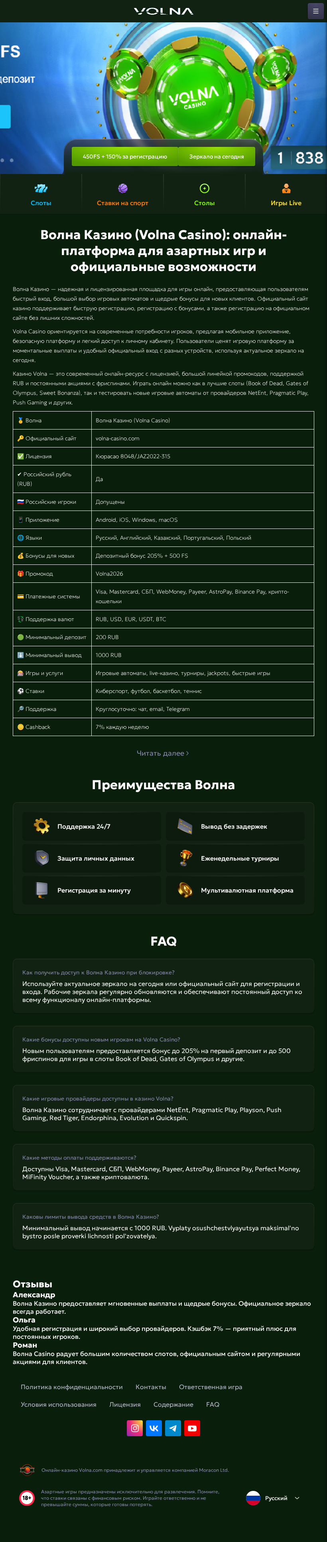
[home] (163, 11)
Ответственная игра (210, 1387)
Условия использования (59, 1404)
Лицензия (125, 1404)
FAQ (212, 1404)
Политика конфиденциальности (72, 1387)
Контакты (151, 1387)
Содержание (173, 1404)
